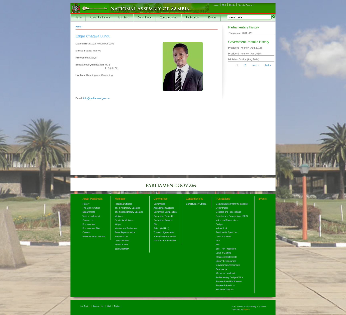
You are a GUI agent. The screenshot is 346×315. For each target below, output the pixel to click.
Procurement (88, 224)
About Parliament (100, 17)
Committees (145, 17)
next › (255, 65)
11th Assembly (122, 249)
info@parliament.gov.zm (96, 98)
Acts (218, 240)
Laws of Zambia (223, 236)
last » (268, 65)
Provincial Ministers (124, 220)
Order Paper (222, 208)
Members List (121, 236)
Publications (193, 17)
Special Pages (245, 5)
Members (123, 17)
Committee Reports (163, 220)
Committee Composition (165, 212)
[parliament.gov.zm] (173, 187)
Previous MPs (121, 244)
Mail (224, 5)
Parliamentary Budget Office (229, 277)
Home (216, 5)
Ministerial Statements (226, 257)
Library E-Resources (226, 261)
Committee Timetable (164, 216)
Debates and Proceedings (228, 212)
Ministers (119, 216)
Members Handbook (226, 273)
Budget (219, 224)
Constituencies (168, 17)
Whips (118, 224)
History (86, 204)
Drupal (246, 309)
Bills (155, 224)
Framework (221, 269)
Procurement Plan (91, 228)
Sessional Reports (225, 289)
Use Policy (85, 306)
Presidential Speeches (226, 232)
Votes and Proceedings (227, 220)
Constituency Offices (196, 204)
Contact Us (88, 220)
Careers (86, 232)
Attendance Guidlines (164, 208)
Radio (232, 5)
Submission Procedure (165, 236)
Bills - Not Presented (226, 249)
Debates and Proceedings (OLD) (232, 216)
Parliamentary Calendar (93, 236)
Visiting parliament (91, 216)
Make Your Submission (165, 240)
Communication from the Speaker (232, 204)
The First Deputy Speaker (127, 208)
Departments (88, 212)
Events (212, 17)
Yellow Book (221, 228)
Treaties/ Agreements (164, 232)
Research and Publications (229, 281)
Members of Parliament (126, 228)
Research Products (225, 285)
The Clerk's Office (91, 208)
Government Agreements (228, 265)
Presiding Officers (123, 204)
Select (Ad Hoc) (161, 228)
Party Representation (125, 232)
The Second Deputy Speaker (129, 212)
